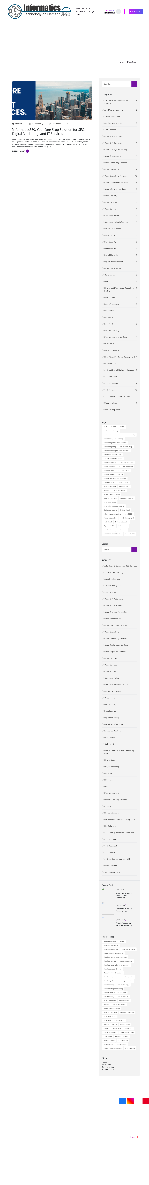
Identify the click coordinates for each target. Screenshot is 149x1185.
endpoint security (127, 498)
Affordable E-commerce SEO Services (120, 566)
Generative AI (110, 737)
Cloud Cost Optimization (113, 458)
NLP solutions (110, 826)
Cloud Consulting (111, 632)
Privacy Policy (126, 1177)
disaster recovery (110, 498)
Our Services (80, 11)
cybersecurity (109, 482)
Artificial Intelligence (113, 585)
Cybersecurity (110, 698)
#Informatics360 (110, 427)
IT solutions (131, 62)
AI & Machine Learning (113, 572)
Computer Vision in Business (116, 684)
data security (124, 486)
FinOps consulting (110, 510)
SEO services (130, 534)
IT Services (109, 780)
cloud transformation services (115, 478)
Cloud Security (110, 658)
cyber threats (123, 482)
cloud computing (110, 447)
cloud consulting (126, 447)
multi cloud (108, 522)
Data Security (110, 704)
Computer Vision (111, 678)
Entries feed (106, 1064)
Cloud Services (110, 665)
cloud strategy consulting (113, 474)
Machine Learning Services (115, 799)
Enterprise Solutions (113, 731)
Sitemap (146, 1177)
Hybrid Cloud (109, 760)
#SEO (122, 427)
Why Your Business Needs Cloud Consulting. (124, 895)
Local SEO (128, 514)
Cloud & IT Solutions (113, 605)
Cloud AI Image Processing (115, 612)
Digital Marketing (111, 717)
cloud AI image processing (113, 439)
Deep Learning (110, 711)
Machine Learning (110, 518)
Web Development (112, 872)
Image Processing (111, 766)
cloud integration (127, 462)
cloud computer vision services (115, 443)
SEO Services (110, 852)
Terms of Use (137, 1177)
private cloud (108, 530)
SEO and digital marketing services (119, 832)
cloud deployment (110, 462)
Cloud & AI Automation (114, 599)
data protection (110, 486)
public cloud (121, 530)
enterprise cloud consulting (114, 506)
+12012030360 (109, 13)
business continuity (111, 431)
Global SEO (109, 744)
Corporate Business (112, 691)
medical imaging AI (127, 518)
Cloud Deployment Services (116, 645)
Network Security (121, 522)
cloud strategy (123, 470)
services (107, 1170)
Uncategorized (110, 865)
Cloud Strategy (110, 671)
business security (128, 435)
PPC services (123, 526)
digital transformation (112, 494)
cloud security (109, 470)
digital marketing (119, 490)
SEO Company (110, 839)
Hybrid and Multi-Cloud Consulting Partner (119, 752)
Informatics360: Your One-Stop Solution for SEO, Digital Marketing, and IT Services (48, 132)
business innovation (111, 435)
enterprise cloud (110, 502)
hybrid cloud (125, 510)
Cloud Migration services (115, 651)
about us (96, 1170)
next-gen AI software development (119, 819)
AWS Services (110, 592)
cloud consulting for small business (116, 451)
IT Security (109, 773)
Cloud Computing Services (115, 625)
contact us (144, 1170)
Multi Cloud (109, 806)
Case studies (129, 1170)
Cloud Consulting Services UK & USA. (124, 924)
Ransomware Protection (113, 534)
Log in (104, 1062)
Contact (78, 14)
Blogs (91, 11)
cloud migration (109, 466)
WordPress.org (108, 1069)
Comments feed (108, 1067)
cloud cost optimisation (112, 455)
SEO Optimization (112, 846)
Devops (106, 490)
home (85, 1170)
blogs (117, 1170)
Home (121, 62)
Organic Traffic (109, 526)
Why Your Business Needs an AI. (124, 910)
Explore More (18, 151)
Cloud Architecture (112, 618)
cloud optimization (126, 466)
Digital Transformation (113, 724)
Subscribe (135, 1137)
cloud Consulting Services (115, 638)
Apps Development (112, 579)
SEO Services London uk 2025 (117, 859)
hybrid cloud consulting (112, 514)
